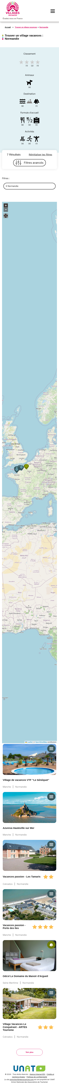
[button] (16, 470)
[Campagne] (36, 101)
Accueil (8, 27)
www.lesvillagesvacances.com (22, 1079)
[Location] (36, 120)
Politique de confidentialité (37, 1077)
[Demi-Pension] (29, 120)
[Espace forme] (36, 139)
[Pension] (22, 120)
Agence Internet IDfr (37, 1074)
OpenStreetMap (41, 742)
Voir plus (29, 1052)
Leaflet (29, 742)
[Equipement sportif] (29, 139)
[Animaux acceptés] (29, 82)
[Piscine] (22, 139)
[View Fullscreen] (6, 216)
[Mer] (22, 101)
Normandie (43, 27)
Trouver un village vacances (26, 27)
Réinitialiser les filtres (40, 154)
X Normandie (12, 186)
